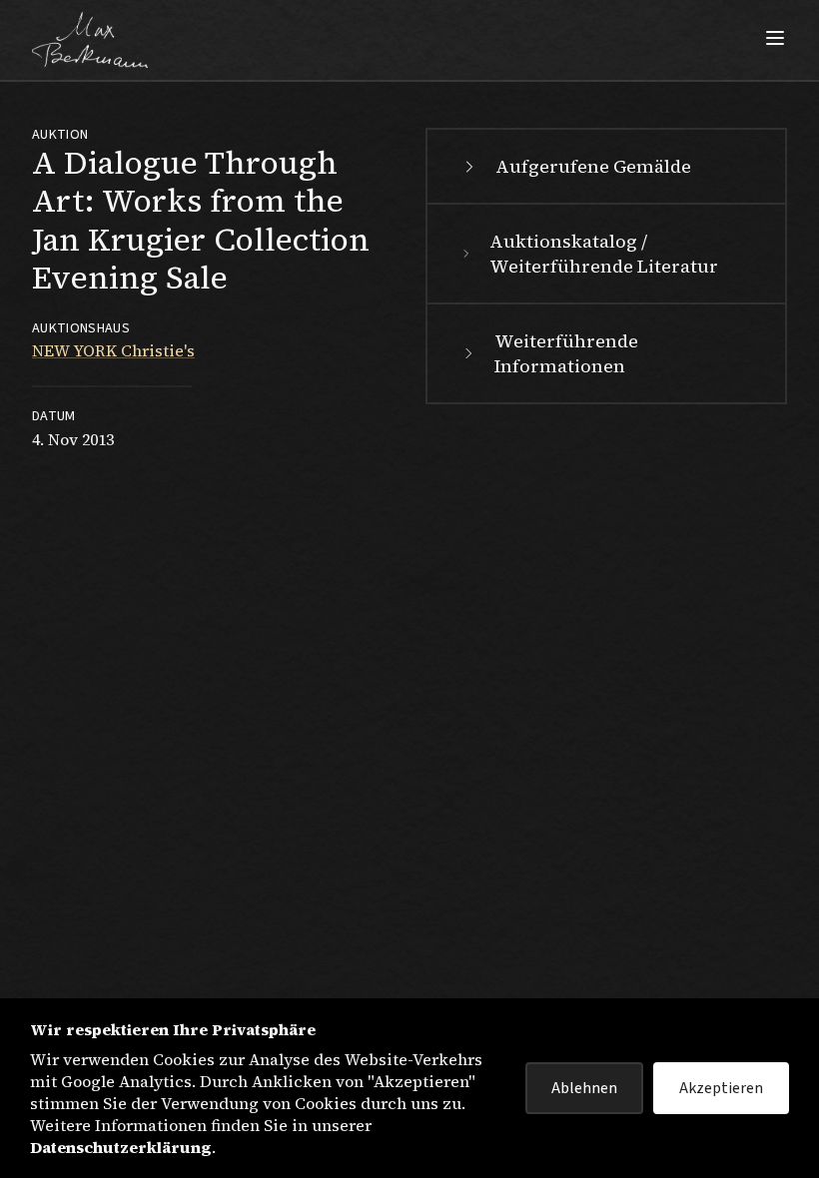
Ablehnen (584, 1088)
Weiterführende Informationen (566, 353)
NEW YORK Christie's (113, 350)
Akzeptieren (721, 1088)
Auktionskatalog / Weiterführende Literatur (603, 254)
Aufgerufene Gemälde (593, 166)
